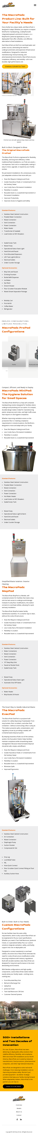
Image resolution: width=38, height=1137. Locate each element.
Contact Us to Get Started (13, 1086)
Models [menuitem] (19, 1108)
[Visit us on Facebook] (17, 1119)
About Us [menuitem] (19, 1112)
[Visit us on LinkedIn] (21, 1119)
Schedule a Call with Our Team (15, 66)
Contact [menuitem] (19, 1115)
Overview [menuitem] (19, 1105)
